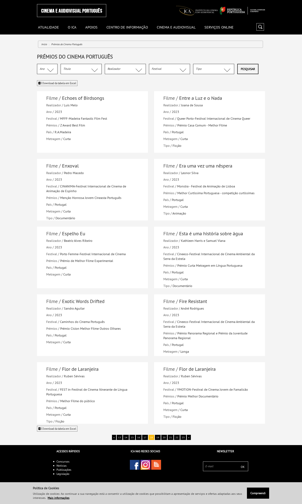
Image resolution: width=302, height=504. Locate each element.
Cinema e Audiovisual (176, 27)
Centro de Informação (127, 27)
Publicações (63, 470)
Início (44, 44)
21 (170, 437)
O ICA (72, 27)
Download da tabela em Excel (59, 83)
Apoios (91, 27)
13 (119, 437)
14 (125, 437)
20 (164, 437)
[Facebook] (135, 465)
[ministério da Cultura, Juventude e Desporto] (242, 11)
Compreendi (258, 493)
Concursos (62, 461)
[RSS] (156, 465)
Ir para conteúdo (259, 1)
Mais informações (58, 498)
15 (132, 437)
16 (138, 437)
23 (183, 437)
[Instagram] (145, 465)
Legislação (62, 474)
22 (176, 437)
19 (157, 437)
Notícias (61, 465)
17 (145, 437)
